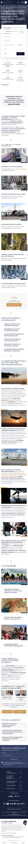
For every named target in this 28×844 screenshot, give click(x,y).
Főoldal (2, 7)
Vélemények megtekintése (14, 304)
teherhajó (15, 228)
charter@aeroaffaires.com (15, 814)
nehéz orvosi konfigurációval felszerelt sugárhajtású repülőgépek (13, 474)
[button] (7, 711)
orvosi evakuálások (16, 133)
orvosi (13, 169)
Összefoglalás (5, 84)
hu (18, 2)
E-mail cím (3, 752)
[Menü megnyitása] (25, 2)
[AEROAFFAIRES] (1, 2)
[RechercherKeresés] (22, 2)
